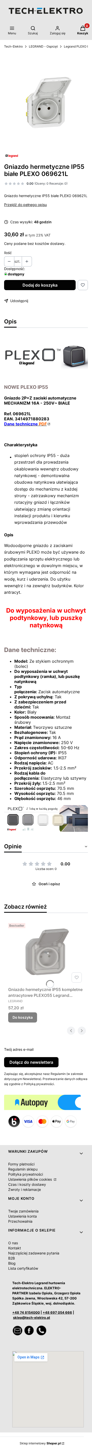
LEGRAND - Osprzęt (43, 46)
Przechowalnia (20, 1221)
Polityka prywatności (25, 1174)
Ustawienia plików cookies (30, 1179)
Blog (12, 1263)
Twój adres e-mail (18, 1049)
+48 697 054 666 (57, 1312)
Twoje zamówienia (23, 1211)
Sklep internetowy (40, 1443)
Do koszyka (23, 1017)
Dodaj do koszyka (39, 285)
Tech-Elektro (13, 46)
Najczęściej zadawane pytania (33, 1253)
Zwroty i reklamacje (24, 1189)
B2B (11, 1258)
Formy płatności (21, 1164)
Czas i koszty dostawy (27, 1184)
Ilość (8, 252)
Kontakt (14, 1248)
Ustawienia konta (22, 1216)
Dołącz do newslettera (31, 1062)
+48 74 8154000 (26, 1312)
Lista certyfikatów (23, 1268)
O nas (13, 1243)
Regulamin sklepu (23, 1169)
